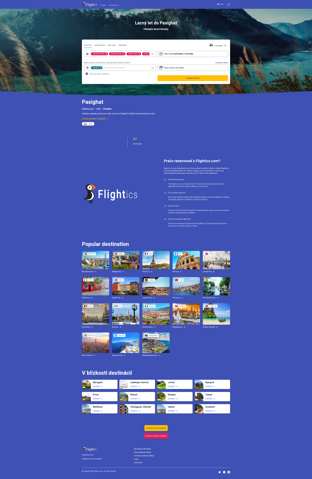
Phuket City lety (209, 327)
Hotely (104, 5)
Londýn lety (207, 272)
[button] (228, 4)
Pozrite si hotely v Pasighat (94, 118)
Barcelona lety (87, 272)
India (98, 109)
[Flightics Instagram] (224, 472)
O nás (136, 459)
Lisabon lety (147, 298)
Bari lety (115, 327)
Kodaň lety (116, 298)
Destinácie (138, 462)
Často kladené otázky (142, 452)
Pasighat (107, 109)
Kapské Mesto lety (149, 355)
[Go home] (90, 449)
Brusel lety (86, 327)
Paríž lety (146, 272)
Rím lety (176, 272)
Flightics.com (87, 109)
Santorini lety (117, 355)
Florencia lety (147, 327)
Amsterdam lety (209, 298)
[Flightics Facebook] (229, 472)
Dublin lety (86, 298)
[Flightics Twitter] (219, 472)
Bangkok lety (178, 327)
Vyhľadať (96, 386)
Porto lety (176, 298)
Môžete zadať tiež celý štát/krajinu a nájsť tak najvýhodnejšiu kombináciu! (107, 63)
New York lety (87, 355)
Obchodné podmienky (142, 449)
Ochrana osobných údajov (144, 456)
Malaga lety (116, 272)
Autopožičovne (114, 5)
